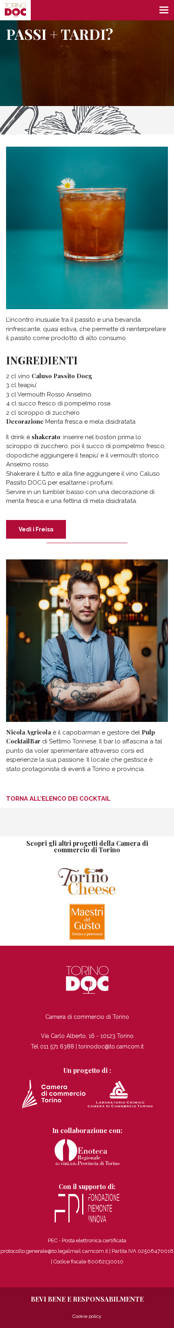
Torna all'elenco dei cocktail (58, 798)
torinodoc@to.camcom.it (111, 1046)
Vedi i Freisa (36, 529)
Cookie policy (87, 1316)
